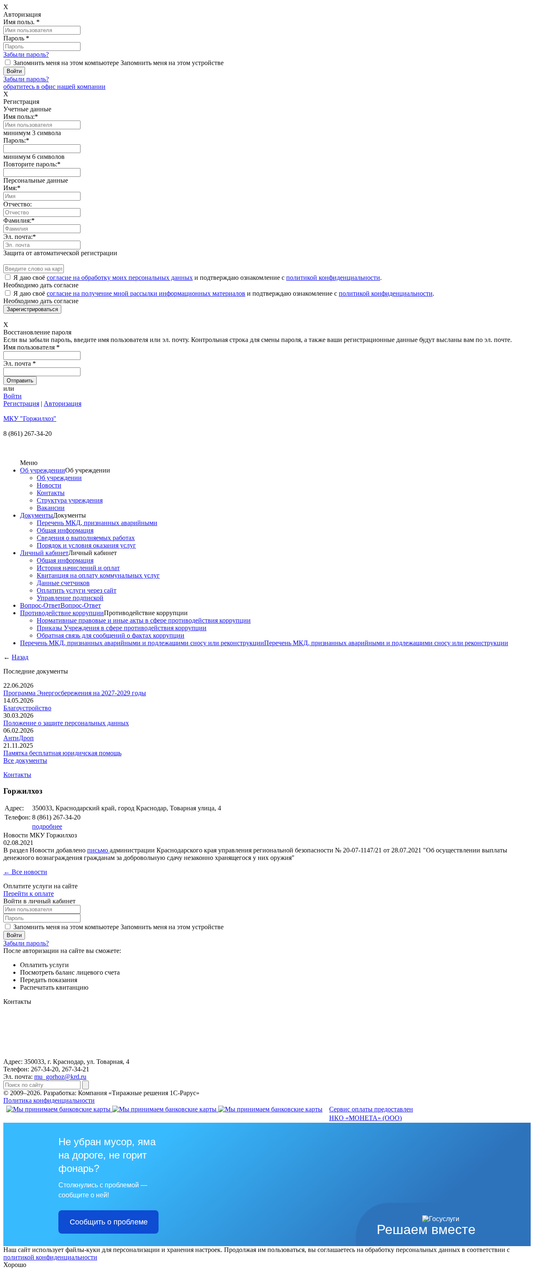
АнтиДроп (18, 738)
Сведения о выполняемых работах (86, 537)
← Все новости (25, 871)
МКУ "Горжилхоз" (29, 418)
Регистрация (21, 403)
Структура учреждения (70, 500)
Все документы (25, 760)
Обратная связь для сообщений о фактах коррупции (110, 635)
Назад (20, 657)
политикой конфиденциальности (333, 277)
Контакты (51, 492)
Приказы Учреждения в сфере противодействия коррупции (122, 627)
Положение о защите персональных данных (66, 722)
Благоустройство (27, 707)
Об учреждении (42, 470)
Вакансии (51, 507)
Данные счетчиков (63, 582)
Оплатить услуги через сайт (76, 590)
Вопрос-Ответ (40, 605)
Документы (36, 515)
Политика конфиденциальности (49, 1100)
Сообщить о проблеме (109, 1222)
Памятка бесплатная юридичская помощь (62, 753)
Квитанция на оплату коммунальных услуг (98, 575)
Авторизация (62, 403)
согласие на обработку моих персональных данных (120, 277)
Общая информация (65, 530)
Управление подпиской (70, 597)
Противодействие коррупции (62, 612)
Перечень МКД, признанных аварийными (97, 522)
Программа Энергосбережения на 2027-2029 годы (74, 692)
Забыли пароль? (26, 54)
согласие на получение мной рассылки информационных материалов (146, 293)
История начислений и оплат (78, 567)
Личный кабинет (44, 552)
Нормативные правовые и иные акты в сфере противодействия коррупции (144, 620)
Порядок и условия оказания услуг (86, 545)
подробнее (47, 826)
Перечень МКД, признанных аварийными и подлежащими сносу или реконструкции (142, 642)
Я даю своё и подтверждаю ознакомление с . (197, 277)
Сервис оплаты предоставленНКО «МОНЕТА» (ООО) (371, 1113)
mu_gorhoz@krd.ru (60, 1076)
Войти (12, 396)
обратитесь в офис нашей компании (54, 86)
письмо (98, 850)
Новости (49, 485)
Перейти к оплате (28, 893)
